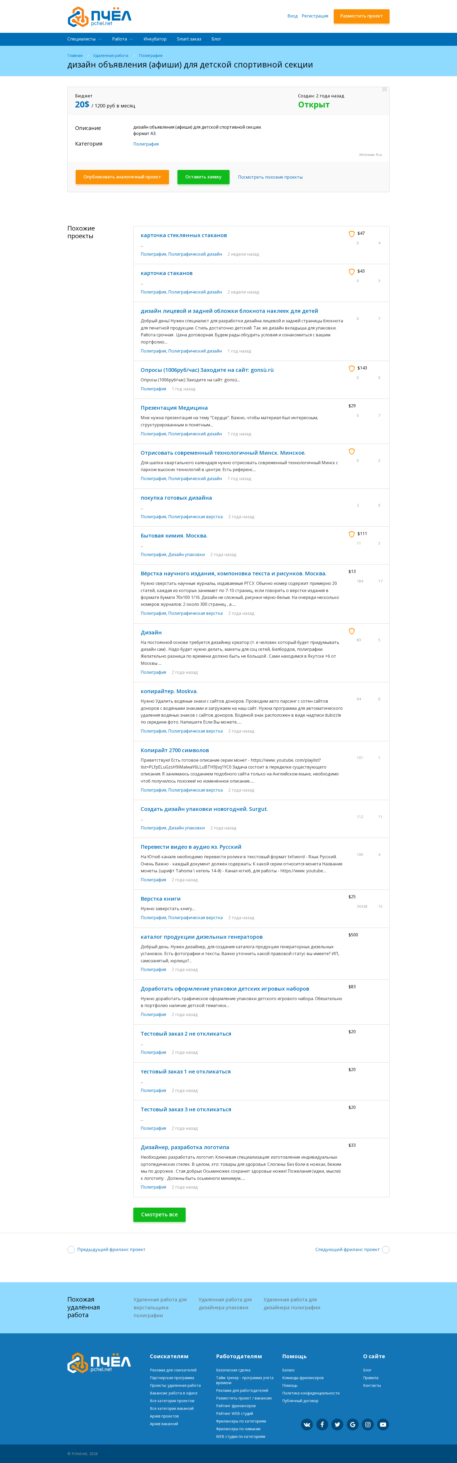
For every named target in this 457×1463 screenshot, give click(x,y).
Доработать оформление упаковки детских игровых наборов (225, 988)
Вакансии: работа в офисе (174, 1393)
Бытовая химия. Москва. (174, 535)
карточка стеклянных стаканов (184, 235)
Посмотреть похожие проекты (270, 177)
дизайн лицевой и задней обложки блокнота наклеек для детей (229, 310)
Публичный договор (300, 1400)
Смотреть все (159, 1214)
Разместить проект (361, 16)
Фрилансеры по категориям (241, 1421)
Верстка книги (161, 898)
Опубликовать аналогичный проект (122, 177)
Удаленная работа (110, 55)
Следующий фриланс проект (348, 1249)
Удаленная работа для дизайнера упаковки (225, 1303)
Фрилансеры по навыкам (238, 1428)
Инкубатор (155, 39)
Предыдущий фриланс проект (111, 1249)
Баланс (288, 1369)
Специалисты (81, 39)
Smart (189, 39)
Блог (216, 39)
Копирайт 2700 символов (175, 750)
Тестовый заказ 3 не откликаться (186, 1109)
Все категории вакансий (172, 1408)
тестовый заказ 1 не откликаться (186, 1071)
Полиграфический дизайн (195, 254)
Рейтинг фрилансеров (236, 1405)
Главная (75, 55)
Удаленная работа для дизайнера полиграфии (292, 1303)
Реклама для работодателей (242, 1390)
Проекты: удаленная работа (175, 1385)
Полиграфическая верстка (195, 517)
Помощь (290, 1385)
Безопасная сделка (233, 1369)
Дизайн (151, 632)
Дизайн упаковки (186, 554)
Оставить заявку (203, 177)
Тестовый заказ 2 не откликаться (186, 1033)
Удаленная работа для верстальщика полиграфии (160, 1307)
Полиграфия (150, 55)
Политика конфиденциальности (311, 1393)
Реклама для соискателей (173, 1369)
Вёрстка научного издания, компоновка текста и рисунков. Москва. (234, 573)
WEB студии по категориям (240, 1436)
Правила (370, 1377)
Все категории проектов (172, 1400)
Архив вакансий (164, 1423)
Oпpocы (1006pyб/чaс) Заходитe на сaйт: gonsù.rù (207, 369)
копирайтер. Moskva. (169, 691)
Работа (119, 39)
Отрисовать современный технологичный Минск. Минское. (223, 452)
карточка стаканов (167, 273)
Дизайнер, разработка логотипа (185, 1147)
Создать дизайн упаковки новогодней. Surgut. (204, 808)
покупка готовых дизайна (176, 497)
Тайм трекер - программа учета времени (244, 1380)
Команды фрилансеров (303, 1377)
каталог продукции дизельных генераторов (202, 936)
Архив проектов (164, 1416)
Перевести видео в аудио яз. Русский (191, 846)
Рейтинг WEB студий (234, 1413)
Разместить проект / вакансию (244, 1398)
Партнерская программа (172, 1377)
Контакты (372, 1385)
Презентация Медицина (174, 407)
